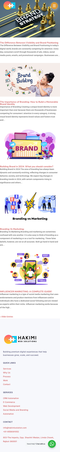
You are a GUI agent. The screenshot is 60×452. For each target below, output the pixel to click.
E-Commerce (9, 402)
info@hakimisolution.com (15, 428)
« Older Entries (6, 317)
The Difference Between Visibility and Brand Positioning (29, 42)
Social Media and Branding (15, 410)
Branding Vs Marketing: (12, 229)
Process (7, 376)
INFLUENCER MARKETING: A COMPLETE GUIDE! (26, 291)
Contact (6, 384)
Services (7, 368)
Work (5, 380)
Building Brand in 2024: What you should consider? (26, 166)
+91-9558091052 (11, 431)
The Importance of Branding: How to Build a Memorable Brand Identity (29, 103)
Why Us (6, 372)
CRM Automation (11, 398)
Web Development (11, 406)
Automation (8, 414)
